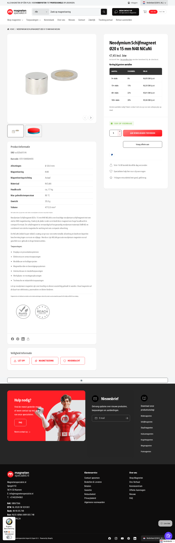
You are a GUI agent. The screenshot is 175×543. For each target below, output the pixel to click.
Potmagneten (146, 451)
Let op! (21, 360)
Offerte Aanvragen (137, 490)
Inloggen (134, 3)
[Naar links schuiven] (85, 117)
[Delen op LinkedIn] (23, 339)
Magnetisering (46, 360)
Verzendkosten (126, 59)
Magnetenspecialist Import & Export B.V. (26, 538)
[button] (145, 12)
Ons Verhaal (134, 482)
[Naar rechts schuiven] (91, 117)
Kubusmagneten (147, 434)
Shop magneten (14, 20)
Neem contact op (21, 432)
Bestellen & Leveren (93, 482)
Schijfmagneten (146, 422)
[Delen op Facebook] (12, 339)
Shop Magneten (136, 478)
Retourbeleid (89, 494)
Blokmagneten (146, 416)
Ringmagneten (146, 446)
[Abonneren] (127, 418)
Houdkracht (74, 360)
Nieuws (132, 494)
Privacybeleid (90, 498)
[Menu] (13, 518)
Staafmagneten (147, 427)
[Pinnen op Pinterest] (18, 339)
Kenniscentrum (135, 486)
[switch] (9, 537)
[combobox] (79, 12)
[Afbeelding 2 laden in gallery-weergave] (33, 131)
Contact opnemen (92, 478)
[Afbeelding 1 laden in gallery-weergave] (15, 131)
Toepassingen (32, 20)
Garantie (88, 490)
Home (12, 29)
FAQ (20, 422)
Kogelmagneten (147, 440)
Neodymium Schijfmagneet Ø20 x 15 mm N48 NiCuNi (38, 29)
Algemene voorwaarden (94, 502)
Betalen (87, 486)
